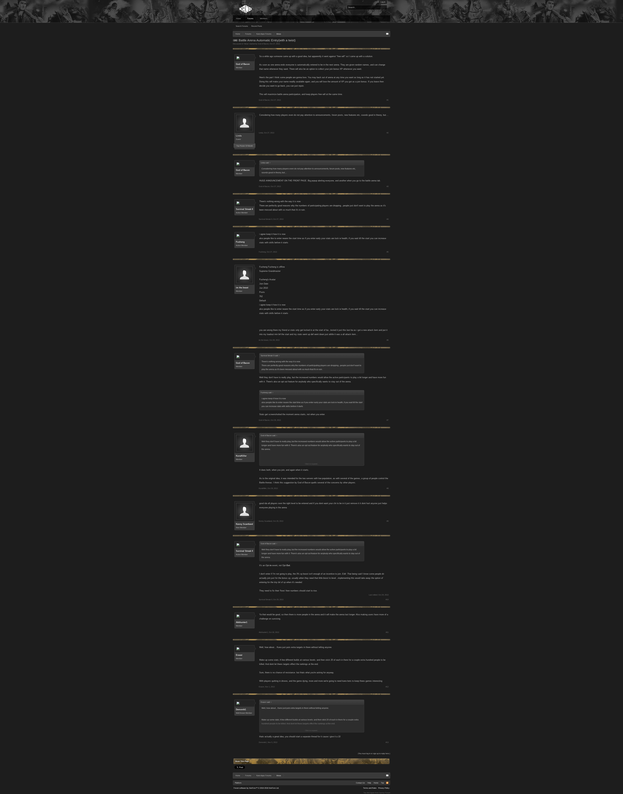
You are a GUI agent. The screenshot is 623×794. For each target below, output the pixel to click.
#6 (388, 340)
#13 (387, 742)
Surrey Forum (384, 793)
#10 (387, 599)
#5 (388, 252)
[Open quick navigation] (387, 34)
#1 (388, 100)
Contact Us (360, 783)
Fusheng (240, 242)
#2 (388, 133)
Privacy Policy (383, 788)
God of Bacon (263, 44)
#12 (387, 687)
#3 (388, 186)
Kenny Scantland (244, 524)
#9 (388, 521)
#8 (388, 488)
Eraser (239, 655)
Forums (250, 18)
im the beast (242, 287)
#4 (388, 219)
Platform (238, 783)
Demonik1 (241, 709)
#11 (387, 632)
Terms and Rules (370, 788)
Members (263, 18)
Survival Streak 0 (244, 209)
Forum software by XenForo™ (256, 788)
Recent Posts (256, 26)
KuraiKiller (241, 456)
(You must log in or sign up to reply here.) (374, 753)
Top (382, 783)
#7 (388, 420)
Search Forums (242, 26)
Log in (383, 2)
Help (369, 783)
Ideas (246, 44)
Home (238, 18)
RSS (387, 783)
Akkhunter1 (241, 622)
